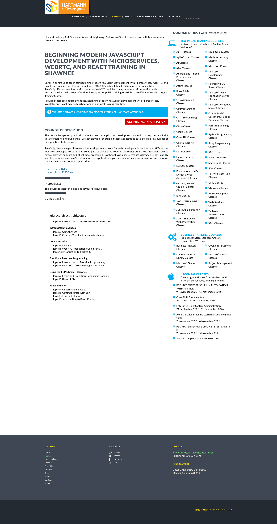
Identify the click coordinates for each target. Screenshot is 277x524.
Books (47, 483)
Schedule (49, 463)
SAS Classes (215, 152)
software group (210, 510)
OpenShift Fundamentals (190, 297)
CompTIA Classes (185, 137)
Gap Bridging (98, 16)
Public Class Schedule (139, 16)
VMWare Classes (218, 188)
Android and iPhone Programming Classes (187, 77)
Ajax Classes (183, 68)
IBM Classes (183, 195)
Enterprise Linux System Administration (198, 306)
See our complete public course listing (197, 338)
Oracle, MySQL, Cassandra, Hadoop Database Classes (219, 117)
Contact (174, 16)
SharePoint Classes (219, 163)
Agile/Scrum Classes (187, 57)
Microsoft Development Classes (215, 75)
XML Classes (215, 223)
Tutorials (48, 470)
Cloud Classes (184, 132)
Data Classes (183, 151)
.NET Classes (183, 52)
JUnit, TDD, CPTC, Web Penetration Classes (186, 222)
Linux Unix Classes (218, 52)
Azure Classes (184, 86)
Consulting (78, 16)
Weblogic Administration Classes (216, 214)
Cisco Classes (184, 126)
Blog (47, 473)
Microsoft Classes (218, 66)
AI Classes (182, 63)
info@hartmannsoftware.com (197, 452)
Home (48, 37)
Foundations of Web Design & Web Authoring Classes (187, 174)
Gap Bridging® (51, 459)
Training (115, 16)
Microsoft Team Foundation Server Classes (218, 96)
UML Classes (215, 182)
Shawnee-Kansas (79, 37)
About (162, 16)
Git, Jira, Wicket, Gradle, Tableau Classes (185, 187)
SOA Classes (215, 168)
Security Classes (217, 157)
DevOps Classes (185, 166)
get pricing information (146, 122)
